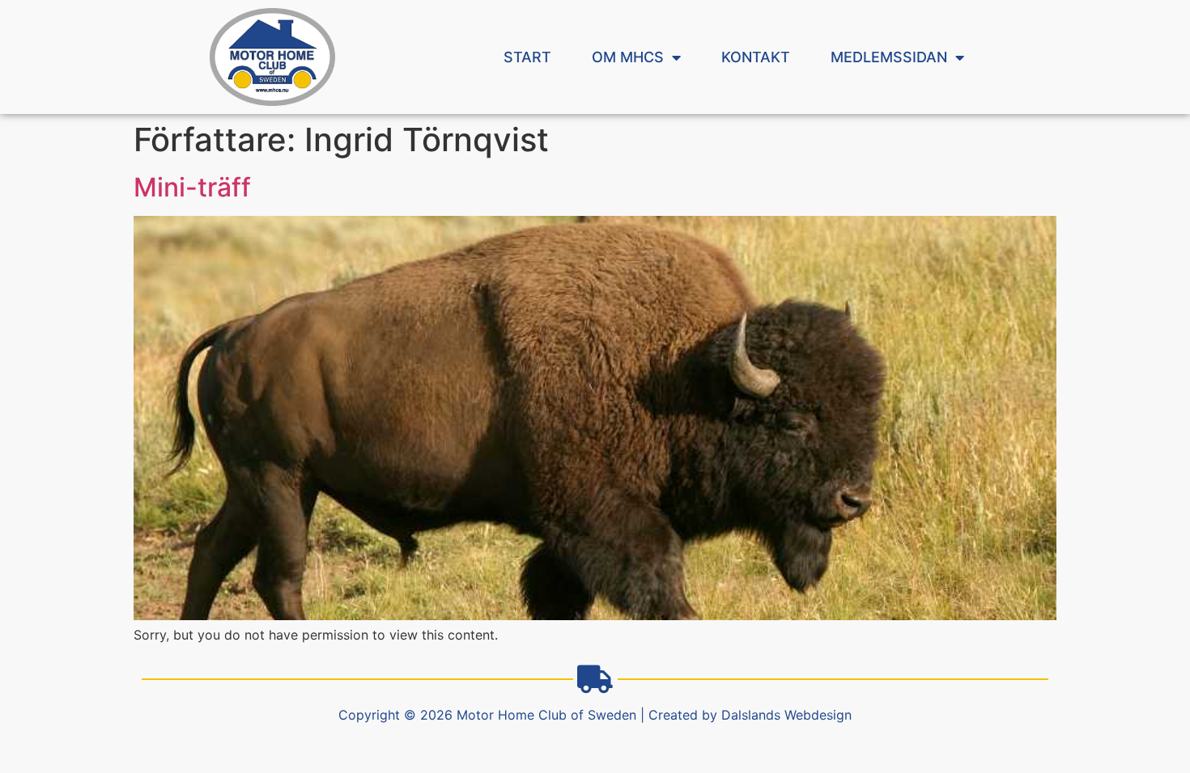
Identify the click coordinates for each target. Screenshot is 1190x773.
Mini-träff (192, 187)
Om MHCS (628, 57)
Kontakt (755, 57)
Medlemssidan (889, 57)
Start (527, 57)
